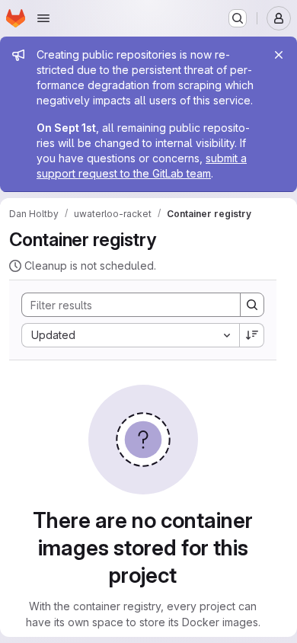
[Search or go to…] (237, 18)
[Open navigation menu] (43, 18)
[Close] (279, 55)
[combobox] (130, 335)
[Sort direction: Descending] (252, 335)
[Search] (252, 305)
